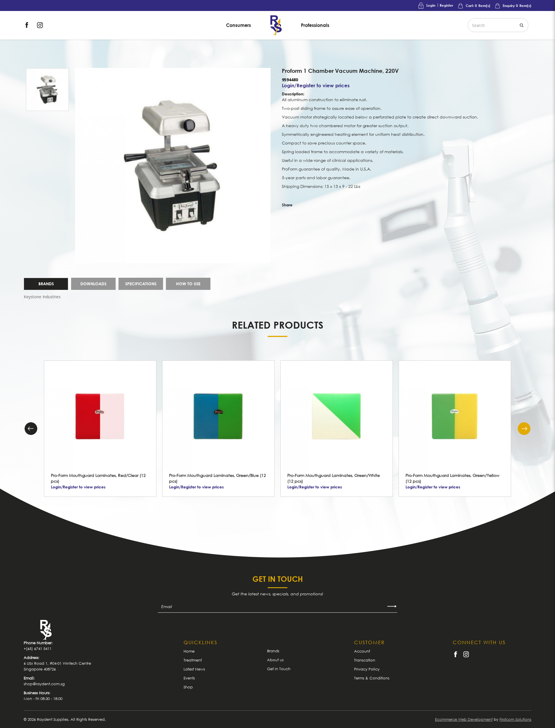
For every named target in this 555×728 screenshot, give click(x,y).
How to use (188, 283)
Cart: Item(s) (477, 5)
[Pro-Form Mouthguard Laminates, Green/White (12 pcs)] (337, 417)
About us (275, 659)
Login (430, 5)
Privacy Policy (367, 669)
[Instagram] (40, 24)
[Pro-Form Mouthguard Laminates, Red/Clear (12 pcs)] (100, 417)
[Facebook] (27, 24)
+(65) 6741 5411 (37, 648)
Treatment (193, 660)
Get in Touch (279, 668)
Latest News (194, 669)
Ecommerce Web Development (464, 719)
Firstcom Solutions (515, 719)
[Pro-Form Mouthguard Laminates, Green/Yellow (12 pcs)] (455, 417)
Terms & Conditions (371, 678)
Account (362, 651)
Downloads (93, 283)
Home (189, 651)
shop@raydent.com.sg (44, 683)
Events (189, 678)
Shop (188, 687)
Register (446, 5)
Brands (46, 283)
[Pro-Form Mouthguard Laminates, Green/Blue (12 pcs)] (218, 417)
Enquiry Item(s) (516, 5)
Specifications (140, 283)
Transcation (364, 660)
